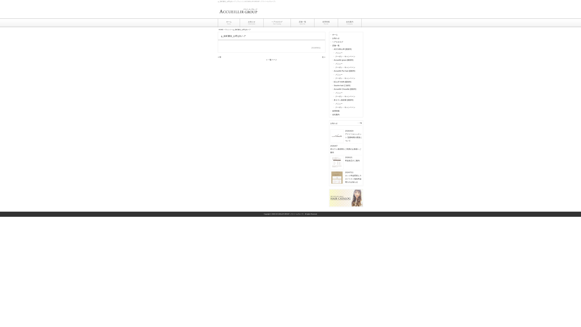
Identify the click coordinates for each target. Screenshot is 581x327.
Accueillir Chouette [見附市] (345, 89)
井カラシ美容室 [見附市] (343, 100)
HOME (221, 29)
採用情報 (336, 111)
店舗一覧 (336, 46)
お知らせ (336, 38)
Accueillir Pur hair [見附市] (344, 71)
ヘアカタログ (337, 42)
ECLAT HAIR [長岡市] (342, 82)
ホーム (335, 35)
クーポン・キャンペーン (345, 56)
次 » (323, 57)
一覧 (360, 123)
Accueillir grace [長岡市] (343, 60)
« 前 (219, 57)
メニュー (339, 53)
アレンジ (228, 29)
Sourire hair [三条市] (342, 85)
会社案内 (336, 115)
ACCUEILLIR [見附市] (342, 49)
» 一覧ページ (271, 60)
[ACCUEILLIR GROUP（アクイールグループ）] (238, 15)
